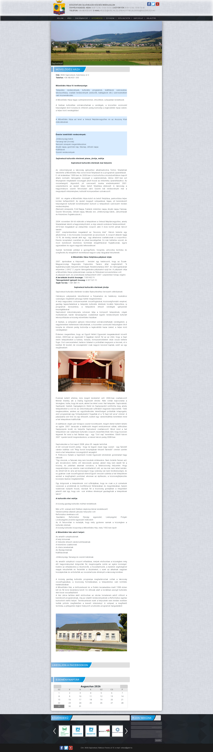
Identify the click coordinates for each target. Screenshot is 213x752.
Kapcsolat (138, 18)
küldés (158, 740)
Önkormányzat (81, 18)
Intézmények (97, 18)
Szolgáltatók (124, 18)
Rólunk (60, 18)
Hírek (69, 18)
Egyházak (110, 18)
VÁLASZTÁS (151, 18)
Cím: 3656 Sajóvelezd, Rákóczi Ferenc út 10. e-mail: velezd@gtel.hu (106, 748)
